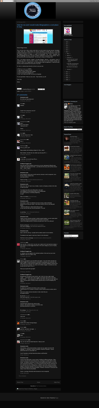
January (69, 69)
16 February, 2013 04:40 (25, 213)
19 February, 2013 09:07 (25, 283)
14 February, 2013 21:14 (25, 130)
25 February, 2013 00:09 (25, 330)
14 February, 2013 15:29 (25, 100)
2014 (67, 49)
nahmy (21, 157)
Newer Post (20, 382)
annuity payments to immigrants (37, 225)
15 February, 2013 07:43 (25, 154)
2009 (67, 77)
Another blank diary (74, 193)
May (68, 53)
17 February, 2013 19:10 (25, 248)
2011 (67, 73)
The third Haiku (73, 136)
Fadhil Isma (23, 242)
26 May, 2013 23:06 (24, 373)
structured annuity (32, 196)
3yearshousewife (24, 339)
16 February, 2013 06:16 (25, 228)
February (69, 57)
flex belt (28, 295)
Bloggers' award (23, 91)
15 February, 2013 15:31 (25, 169)
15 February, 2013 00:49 (25, 143)
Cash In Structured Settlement (32, 212)
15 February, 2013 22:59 (25, 181)
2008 (67, 79)
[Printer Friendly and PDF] (19, 89)
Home (38, 382)
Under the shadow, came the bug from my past (76, 184)
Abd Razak (22, 145)
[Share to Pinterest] (44, 89)
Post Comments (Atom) (41, 386)
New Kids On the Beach (72, 66)
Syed (21, 133)
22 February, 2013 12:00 (25, 311)
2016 (67, 45)
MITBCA (33, 53)
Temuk (21, 320)
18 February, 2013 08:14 (25, 271)
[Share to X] (41, 89)
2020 (67, 41)
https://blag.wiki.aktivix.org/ (32, 310)
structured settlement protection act (35, 179)
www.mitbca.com (24, 68)
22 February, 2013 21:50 (25, 318)
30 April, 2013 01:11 (24, 355)
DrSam (21, 259)
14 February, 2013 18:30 (25, 112)
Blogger (56, 397)
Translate (75, 237)
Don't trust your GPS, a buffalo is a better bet (75, 221)
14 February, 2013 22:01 (25, 136)
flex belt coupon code (35, 297)
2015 (67, 47)
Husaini (22, 327)
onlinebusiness (23, 314)
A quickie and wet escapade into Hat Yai (75, 201)
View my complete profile (70, 122)
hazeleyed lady (23, 121)
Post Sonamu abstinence (76, 165)
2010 (67, 75)
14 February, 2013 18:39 (25, 118)
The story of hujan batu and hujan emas (75, 174)
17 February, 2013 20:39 (25, 256)
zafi (21, 333)
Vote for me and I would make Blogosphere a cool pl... (72, 60)
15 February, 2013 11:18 (25, 161)
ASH (21, 103)
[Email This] (38, 89)
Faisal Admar (23, 139)
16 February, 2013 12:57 (25, 239)
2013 (67, 51)
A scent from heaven (75, 146)
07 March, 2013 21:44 (24, 343)
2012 (67, 71)
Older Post (57, 382)
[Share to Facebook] (42, 89)
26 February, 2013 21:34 (25, 337)
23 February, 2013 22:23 (25, 324)
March (68, 55)
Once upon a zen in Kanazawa (74, 211)
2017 (67, 43)
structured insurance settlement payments (42, 237)
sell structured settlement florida (38, 226)
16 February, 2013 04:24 (25, 198)
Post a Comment (22, 376)
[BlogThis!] (40, 89)
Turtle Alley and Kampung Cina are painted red (72, 64)
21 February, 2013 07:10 (25, 299)
